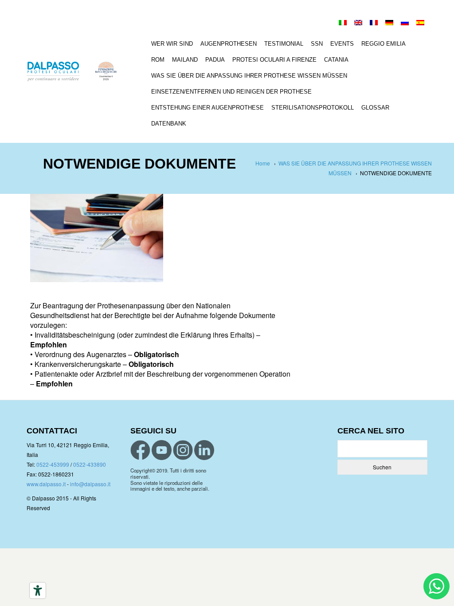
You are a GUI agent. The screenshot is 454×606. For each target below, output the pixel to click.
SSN (317, 43)
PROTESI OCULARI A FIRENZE (274, 59)
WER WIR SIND (172, 43)
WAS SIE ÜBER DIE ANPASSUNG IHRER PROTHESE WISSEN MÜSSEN (249, 75)
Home (262, 163)
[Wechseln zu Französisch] (374, 23)
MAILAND (185, 59)
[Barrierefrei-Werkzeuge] (37, 590)
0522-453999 (52, 464)
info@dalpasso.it (90, 484)
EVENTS (342, 43)
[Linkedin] (204, 450)
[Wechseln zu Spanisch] (420, 23)
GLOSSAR (375, 107)
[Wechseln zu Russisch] (405, 23)
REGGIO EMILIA (383, 43)
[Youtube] (162, 450)
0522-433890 (89, 464)
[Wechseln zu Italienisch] (343, 23)
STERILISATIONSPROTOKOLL (312, 107)
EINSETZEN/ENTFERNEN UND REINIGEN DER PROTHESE (231, 91)
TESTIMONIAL (283, 43)
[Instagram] (183, 450)
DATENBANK (168, 123)
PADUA (215, 59)
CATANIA (336, 59)
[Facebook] (140, 450)
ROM (157, 59)
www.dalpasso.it (46, 484)
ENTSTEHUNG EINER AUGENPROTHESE (207, 107)
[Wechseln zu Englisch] (358, 23)
